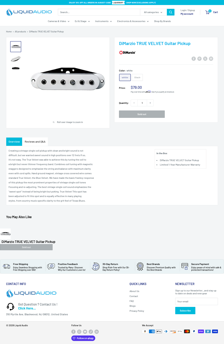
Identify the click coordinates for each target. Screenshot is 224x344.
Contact (134, 296)
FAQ (132, 300)
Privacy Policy (137, 310)
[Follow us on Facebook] (73, 332)
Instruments (101, 21)
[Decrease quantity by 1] (134, 103)
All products (20, 31)
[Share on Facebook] (194, 58)
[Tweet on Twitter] (205, 58)
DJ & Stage (81, 21)
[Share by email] (211, 58)
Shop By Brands (162, 21)
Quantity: (124, 102)
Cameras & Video (57, 21)
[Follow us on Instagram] (79, 332)
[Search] (170, 12)
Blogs (133, 305)
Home (9, 31)
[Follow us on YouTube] (85, 332)
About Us (134, 291)
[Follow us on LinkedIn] (96, 332)
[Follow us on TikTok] (91, 332)
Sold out (141, 114)
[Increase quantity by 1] (150, 103)
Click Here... (27, 308)
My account (187, 13)
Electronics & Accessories (131, 21)
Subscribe (185, 310)
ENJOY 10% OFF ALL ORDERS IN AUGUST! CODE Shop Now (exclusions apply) (112, 2)
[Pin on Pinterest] (199, 58)
